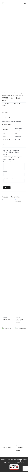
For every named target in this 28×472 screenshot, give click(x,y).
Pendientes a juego (6, 124)
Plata (16, 133)
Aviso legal (23, 461)
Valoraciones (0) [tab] (6, 117)
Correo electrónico (8, 178)
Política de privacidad (9, 462)
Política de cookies (19, 462)
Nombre (5, 171)
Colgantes (7, 93)
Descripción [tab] (5, 112)
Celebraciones (5, 95)
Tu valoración (8, 162)
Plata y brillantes (19, 95)
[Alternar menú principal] (24, 3)
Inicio (3, 93)
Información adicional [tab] (7, 115)
